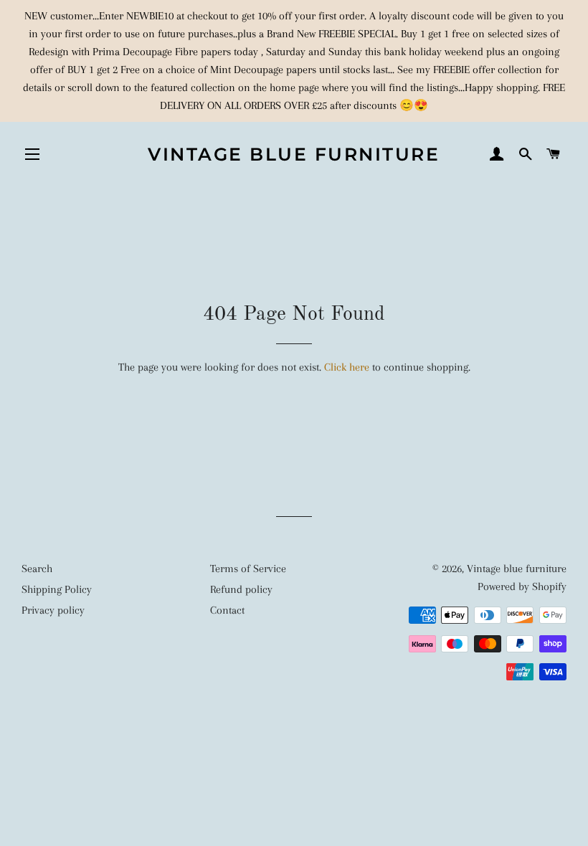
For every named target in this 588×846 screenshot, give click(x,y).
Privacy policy (53, 610)
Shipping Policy (57, 589)
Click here (346, 367)
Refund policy (241, 589)
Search (37, 568)
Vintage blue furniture (294, 154)
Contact (227, 610)
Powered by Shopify (522, 586)
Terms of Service (248, 568)
